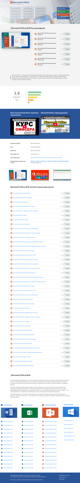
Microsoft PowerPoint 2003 (50, 467)
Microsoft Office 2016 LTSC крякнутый (21, 308)
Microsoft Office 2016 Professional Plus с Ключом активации (26, 268)
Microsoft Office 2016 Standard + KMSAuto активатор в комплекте (27, 352)
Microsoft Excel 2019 (28, 448)
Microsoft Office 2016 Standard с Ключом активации (24, 339)
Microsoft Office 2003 (15, 21)
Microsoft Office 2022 (28, 11)
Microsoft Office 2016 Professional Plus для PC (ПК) (24, 290)
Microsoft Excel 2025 (28, 425)
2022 (41, 157)
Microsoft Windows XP (69, 440)
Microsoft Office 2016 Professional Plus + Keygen (24, 286)
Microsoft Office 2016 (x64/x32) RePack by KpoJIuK (24, 206)
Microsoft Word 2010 (8, 460)
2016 (51, 157)
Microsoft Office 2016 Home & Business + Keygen (24, 250)
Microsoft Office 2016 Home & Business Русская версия (25, 259)
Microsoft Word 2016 (8, 452)
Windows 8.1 (44, 161)
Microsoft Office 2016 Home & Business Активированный (25, 228)
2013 (54, 157)
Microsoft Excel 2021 (28, 440)
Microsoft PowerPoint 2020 (50, 444)
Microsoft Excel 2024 (28, 429)
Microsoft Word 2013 (8, 456)
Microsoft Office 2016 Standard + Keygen (22, 356)
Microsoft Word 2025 (8, 425)
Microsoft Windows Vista (69, 436)
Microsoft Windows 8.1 (69, 432)
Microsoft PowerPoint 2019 (50, 448)
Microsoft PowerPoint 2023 (50, 433)
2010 (56, 157)
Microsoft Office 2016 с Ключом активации (22, 197)
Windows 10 (39, 161)
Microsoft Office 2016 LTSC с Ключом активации (23, 303)
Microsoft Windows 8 (68, 428)
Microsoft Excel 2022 (28, 437)
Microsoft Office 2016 (40, 14)
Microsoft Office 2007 (40, 18)
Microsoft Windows (62, 17)
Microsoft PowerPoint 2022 (50, 437)
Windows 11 (33, 161)
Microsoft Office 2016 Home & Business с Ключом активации (26, 233)
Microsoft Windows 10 (69, 420)
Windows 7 (55, 161)
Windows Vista (61, 161)
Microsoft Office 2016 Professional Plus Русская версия (25, 294)
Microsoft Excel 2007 (28, 464)
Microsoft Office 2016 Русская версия (21, 224)
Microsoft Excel (62, 11)
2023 (39, 157)
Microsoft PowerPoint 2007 (50, 464)
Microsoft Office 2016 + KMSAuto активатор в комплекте (25, 210)
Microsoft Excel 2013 (28, 456)
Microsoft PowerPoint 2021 (50, 440)
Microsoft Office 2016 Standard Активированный (24, 334)
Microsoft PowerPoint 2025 (50, 425)
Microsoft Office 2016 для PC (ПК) (20, 219)
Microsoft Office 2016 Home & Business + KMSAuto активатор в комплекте (29, 246)
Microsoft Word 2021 (8, 440)
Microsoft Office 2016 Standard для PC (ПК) (22, 361)
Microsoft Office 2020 (15, 14)
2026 (32, 157)
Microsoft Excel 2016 (28, 452)
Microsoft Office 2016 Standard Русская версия (23, 365)
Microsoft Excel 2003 (28, 467)
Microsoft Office (21, 2)
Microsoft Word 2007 (8, 464)
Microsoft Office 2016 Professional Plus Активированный (25, 264)
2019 (49, 157)
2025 (34, 157)
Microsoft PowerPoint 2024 (50, 429)
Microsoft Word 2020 (8, 444)
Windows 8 (50, 161)
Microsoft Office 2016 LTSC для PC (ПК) (21, 325)
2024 (37, 157)
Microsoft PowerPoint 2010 (50, 460)
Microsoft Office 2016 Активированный (21, 193)
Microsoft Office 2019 (28, 14)
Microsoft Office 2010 (28, 18)
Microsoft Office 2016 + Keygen (20, 215)
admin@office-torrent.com (64, 475)
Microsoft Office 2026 (15, 8)
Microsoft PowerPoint (63, 14)
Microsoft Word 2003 (8, 467)
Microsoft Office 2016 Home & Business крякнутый (24, 237)
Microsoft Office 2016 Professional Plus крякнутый (24, 272)
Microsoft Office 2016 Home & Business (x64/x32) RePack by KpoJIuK (28, 241)
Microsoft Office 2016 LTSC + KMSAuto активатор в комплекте (27, 317)
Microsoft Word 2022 (8, 437)
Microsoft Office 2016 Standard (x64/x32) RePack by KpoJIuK (26, 348)
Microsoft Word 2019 (8, 448)
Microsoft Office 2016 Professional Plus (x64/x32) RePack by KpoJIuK (28, 277)
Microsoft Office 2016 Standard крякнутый (22, 343)
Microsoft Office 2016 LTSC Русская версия (22, 330)
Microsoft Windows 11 (69, 424)
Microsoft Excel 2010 (28, 460)
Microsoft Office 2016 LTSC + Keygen (21, 321)
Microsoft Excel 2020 (28, 444)
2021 (44, 157)
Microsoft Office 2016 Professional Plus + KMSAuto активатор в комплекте (29, 281)
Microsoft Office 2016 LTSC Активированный (23, 299)
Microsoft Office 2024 (40, 8)
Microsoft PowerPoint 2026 (50, 421)
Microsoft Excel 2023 (28, 433)
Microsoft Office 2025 (28, 8)
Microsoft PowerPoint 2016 (50, 452)
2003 (61, 157)
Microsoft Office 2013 (15, 18)
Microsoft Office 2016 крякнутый (20, 202)
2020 (46, 157)
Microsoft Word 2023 (8, 433)
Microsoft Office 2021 (40, 11)
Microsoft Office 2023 (15, 11)
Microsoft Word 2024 (8, 429)
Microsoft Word (62, 8)
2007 (59, 157)
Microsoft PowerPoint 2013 (50, 456)
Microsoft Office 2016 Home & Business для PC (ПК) (24, 255)
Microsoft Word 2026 (8, 421)
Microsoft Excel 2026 (28, 421)
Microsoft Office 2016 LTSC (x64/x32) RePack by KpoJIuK (25, 312)
